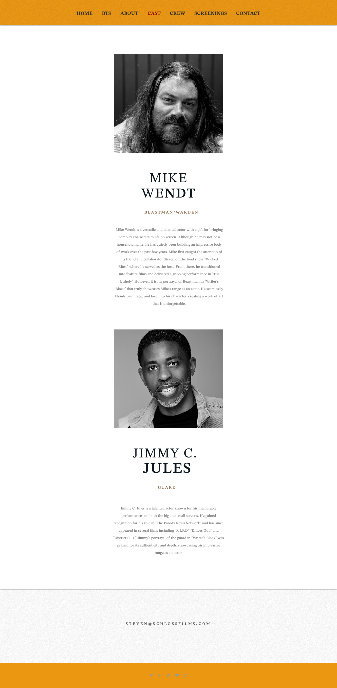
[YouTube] (177, 675)
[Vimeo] (151, 675)
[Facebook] (160, 675)
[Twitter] (168, 675)
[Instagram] (186, 675)
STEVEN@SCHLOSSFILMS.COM (168, 624)
